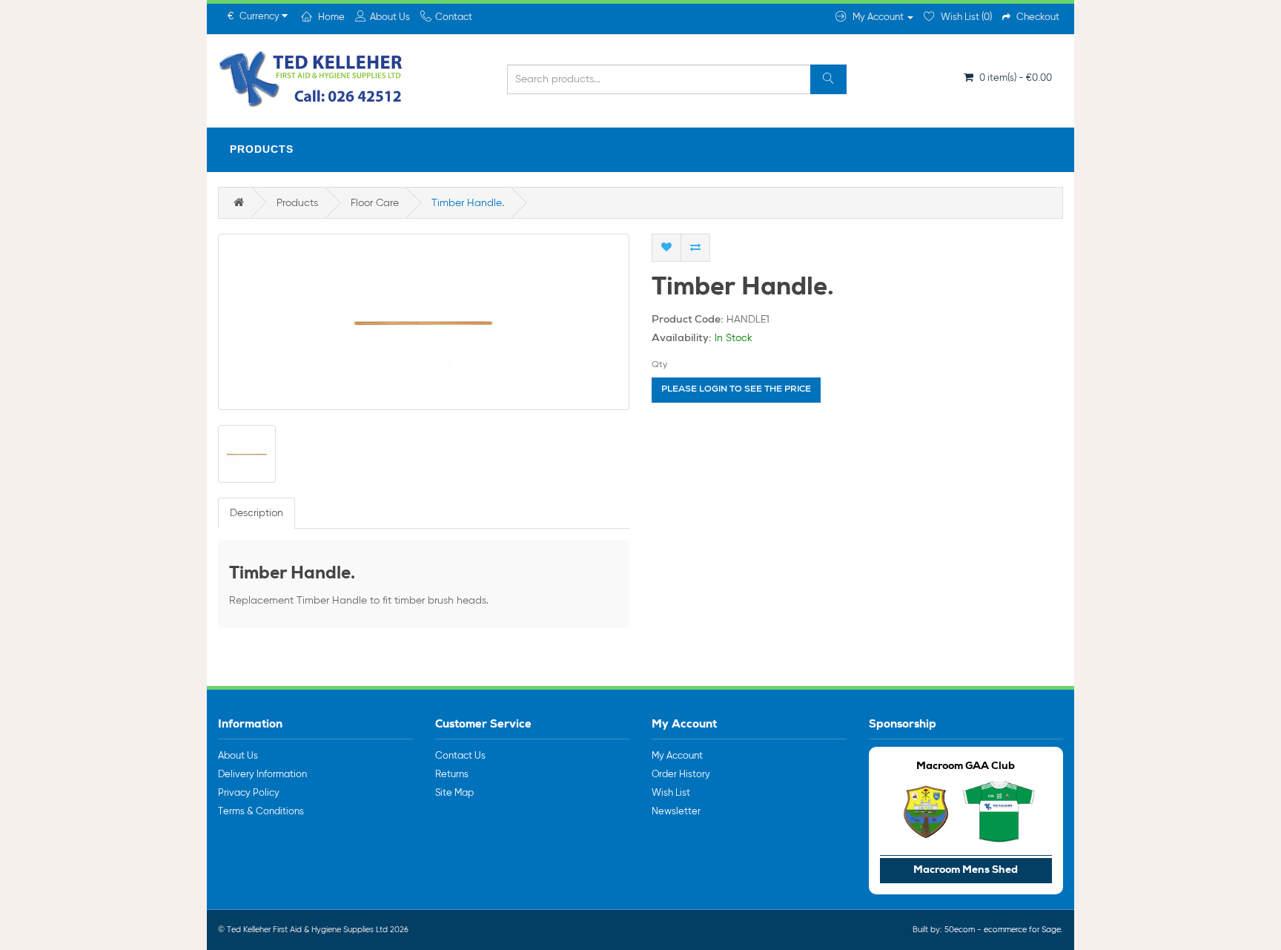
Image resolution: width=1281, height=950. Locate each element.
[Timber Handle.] (423, 322)
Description (256, 513)
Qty (659, 364)
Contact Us (460, 756)
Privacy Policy (248, 793)
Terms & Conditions (261, 812)
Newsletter (676, 812)
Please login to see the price (736, 390)
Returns (452, 774)
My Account (677, 756)
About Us (238, 756)
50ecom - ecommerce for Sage (1002, 930)
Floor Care (375, 203)
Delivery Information (262, 774)
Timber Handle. (467, 203)
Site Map (454, 793)
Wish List (671, 793)
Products (262, 149)
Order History (681, 774)
